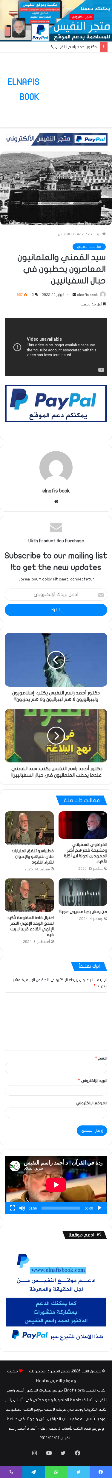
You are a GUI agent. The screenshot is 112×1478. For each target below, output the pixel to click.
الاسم (101, 1058)
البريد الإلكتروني (92, 1081)
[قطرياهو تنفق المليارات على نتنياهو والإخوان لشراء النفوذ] (29, 828)
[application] (56, 1185)
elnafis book (87, 294)
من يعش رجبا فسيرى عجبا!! (83, 911)
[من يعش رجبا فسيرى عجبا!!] (83, 892)
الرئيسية (95, 234)
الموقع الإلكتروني (91, 1103)
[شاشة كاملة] (13, 1208)
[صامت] (22, 1208)
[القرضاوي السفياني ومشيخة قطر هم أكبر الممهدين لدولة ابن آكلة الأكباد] (83, 825)
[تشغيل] (99, 1208)
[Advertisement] (74, 85)
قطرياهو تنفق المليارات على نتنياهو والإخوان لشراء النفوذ (33, 856)
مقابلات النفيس (71, 234)
